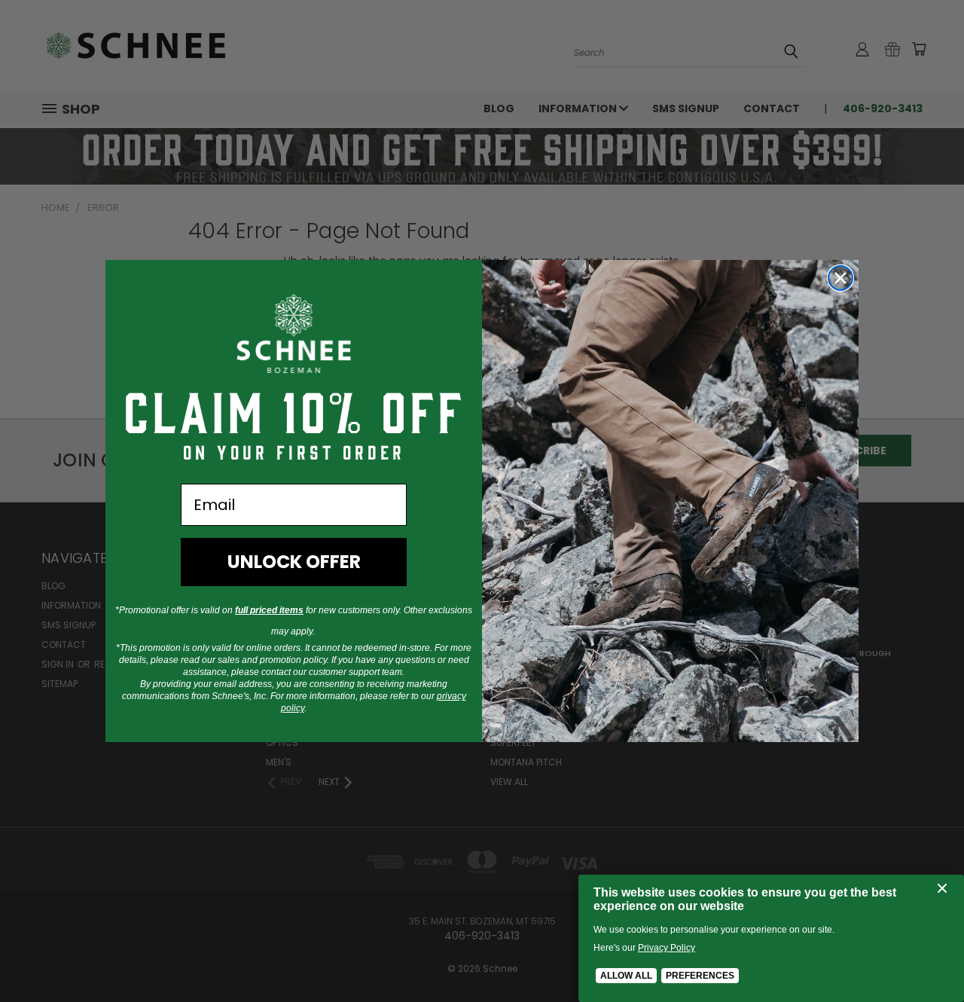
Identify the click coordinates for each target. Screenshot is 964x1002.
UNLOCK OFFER (294, 561)
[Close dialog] (840, 278)
